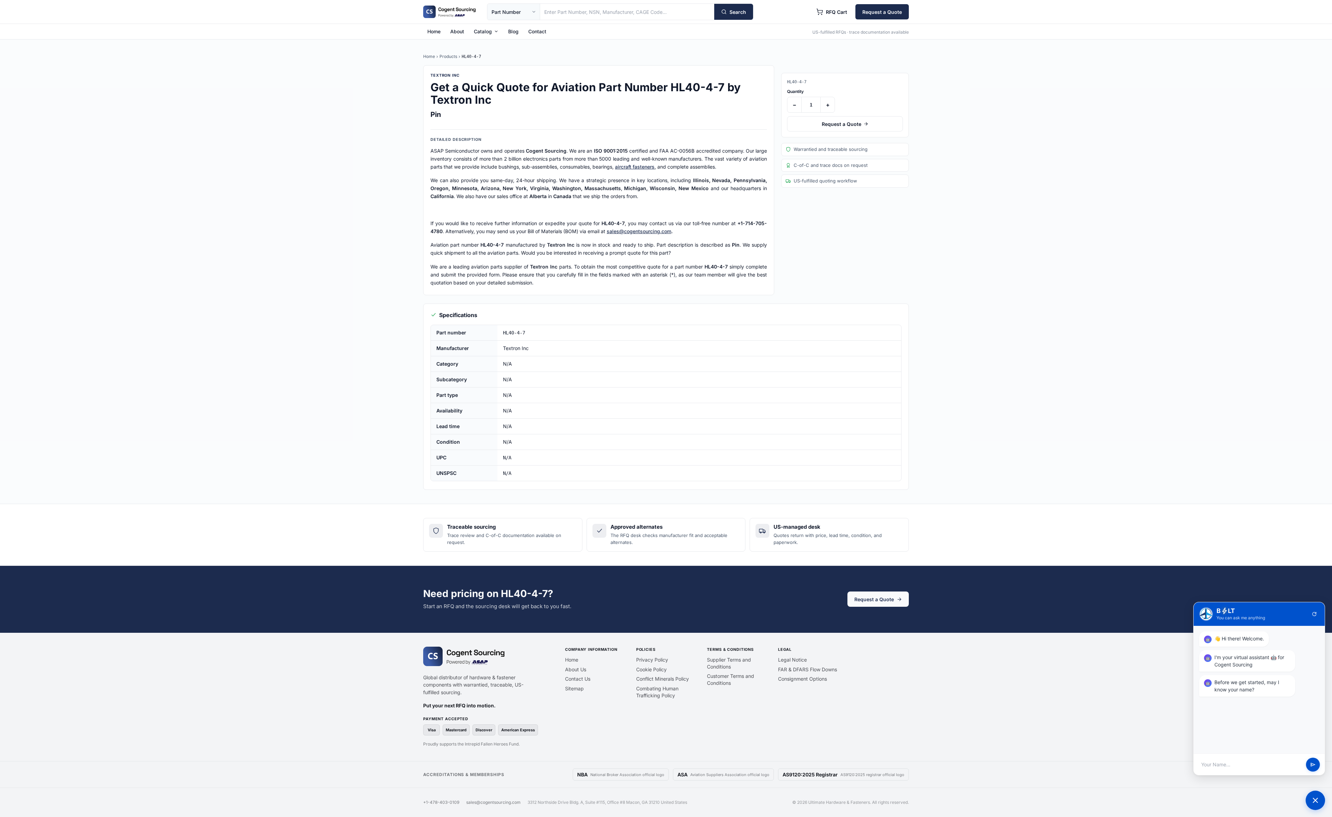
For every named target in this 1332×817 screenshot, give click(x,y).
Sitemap (574, 688)
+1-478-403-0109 (441, 802)
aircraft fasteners (635, 167)
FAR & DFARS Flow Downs (807, 669)
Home (434, 31)
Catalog (483, 31)
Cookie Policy (651, 669)
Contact (537, 31)
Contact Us (577, 679)
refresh (1314, 614)
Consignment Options (802, 679)
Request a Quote (882, 12)
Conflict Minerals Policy (662, 679)
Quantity (795, 91)
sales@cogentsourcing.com (639, 231)
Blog (513, 31)
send (1313, 764)
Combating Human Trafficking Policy (657, 692)
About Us (575, 669)
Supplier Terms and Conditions (729, 663)
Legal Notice (792, 660)
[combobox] (627, 12)
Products (448, 56)
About (457, 31)
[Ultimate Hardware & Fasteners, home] (449, 12)
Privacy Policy (652, 660)
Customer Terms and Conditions (730, 679)
